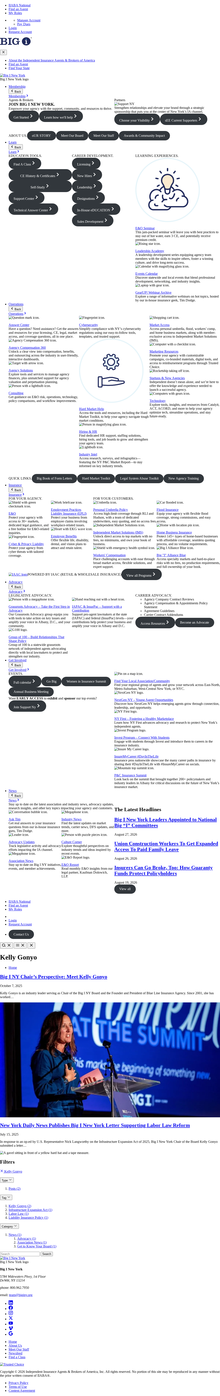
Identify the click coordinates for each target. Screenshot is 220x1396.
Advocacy (16, 582)
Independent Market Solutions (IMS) (118, 532)
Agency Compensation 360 (27, 347)
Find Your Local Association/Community (142, 681)
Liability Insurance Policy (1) (28, 1217)
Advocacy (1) (26, 1238)
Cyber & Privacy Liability (26, 544)
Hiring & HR (88, 431)
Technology (158, 401)
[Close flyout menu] (3, 52)
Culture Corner (71, 842)
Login (13, 28)
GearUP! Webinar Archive (153, 292)
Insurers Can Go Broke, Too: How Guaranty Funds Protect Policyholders (163, 870)
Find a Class (17, 1357)
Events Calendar (146, 273)
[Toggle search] (6, 945)
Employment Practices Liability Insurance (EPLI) (69, 511)
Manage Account (28, 20)
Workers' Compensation (109, 555)
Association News (21, 861)
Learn (13, 142)
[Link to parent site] (16, 44)
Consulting (16, 393)
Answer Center (19, 325)
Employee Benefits (64, 536)
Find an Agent (18, 9)
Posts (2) (14, 1188)
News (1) (15, 1235)
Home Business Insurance (174, 532)
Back (17, 91)
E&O (12, 513)
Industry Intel (88, 454)
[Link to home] (12, 75)
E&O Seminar (145, 228)
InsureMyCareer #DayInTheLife (136, 756)
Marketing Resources (164, 351)
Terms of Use (18, 1386)
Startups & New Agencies (167, 378)
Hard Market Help (91, 409)
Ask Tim (14, 819)
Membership (17, 86)
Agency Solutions (21, 370)
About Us (15, 1345)
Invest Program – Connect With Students (142, 737)
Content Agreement (22, 1390)
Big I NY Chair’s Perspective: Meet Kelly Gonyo (53, 976)
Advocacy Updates (22, 842)
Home (13, 967)
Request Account (20, 32)
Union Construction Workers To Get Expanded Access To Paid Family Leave (166, 846)
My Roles (15, 13)
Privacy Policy (18, 1383)
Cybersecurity (88, 325)
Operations (16, 304)
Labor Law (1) (19, 1213)
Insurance (15, 485)
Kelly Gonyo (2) (20, 1206)
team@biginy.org (20, 1295)
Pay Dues (23, 24)
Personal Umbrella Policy (110, 509)
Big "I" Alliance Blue (171, 555)
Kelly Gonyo (12, 1171)
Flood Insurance (168, 509)
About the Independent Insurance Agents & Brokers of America (52, 60)
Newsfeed (15, 1353)
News (13, 791)
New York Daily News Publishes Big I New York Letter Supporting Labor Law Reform (95, 1125)
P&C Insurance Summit (130, 775)
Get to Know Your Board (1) (36, 1246)
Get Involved (17, 660)
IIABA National (20, 5)
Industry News (71, 819)
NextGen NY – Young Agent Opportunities (143, 700)
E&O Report (70, 864)
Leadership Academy (149, 251)
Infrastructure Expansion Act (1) (30, 1210)
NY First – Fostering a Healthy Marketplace (144, 719)
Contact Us (21, 934)
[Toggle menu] (20, 945)
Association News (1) (32, 1242)
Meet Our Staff (19, 1349)
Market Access (160, 325)
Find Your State (19, 68)
